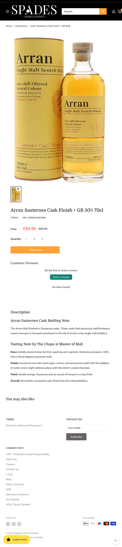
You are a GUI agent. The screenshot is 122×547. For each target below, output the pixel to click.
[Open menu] (7, 11)
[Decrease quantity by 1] (26, 239)
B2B (8, 489)
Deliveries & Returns (17, 494)
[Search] (103, 11)
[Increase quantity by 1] (42, 239)
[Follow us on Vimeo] (19, 524)
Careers (10, 464)
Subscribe (76, 436)
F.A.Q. (9, 474)
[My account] (113, 11)
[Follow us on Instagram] (14, 524)
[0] (120, 11)
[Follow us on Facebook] (8, 524)
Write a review (61, 277)
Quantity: (16, 238)
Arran (14, 217)
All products (21, 26)
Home (9, 26)
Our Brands (12, 499)
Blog (8, 479)
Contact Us (12, 469)
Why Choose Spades (18, 504)
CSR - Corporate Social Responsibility (27, 454)
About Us (11, 459)
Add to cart (35, 249)
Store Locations (15, 484)
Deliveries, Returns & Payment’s (24, 425)
